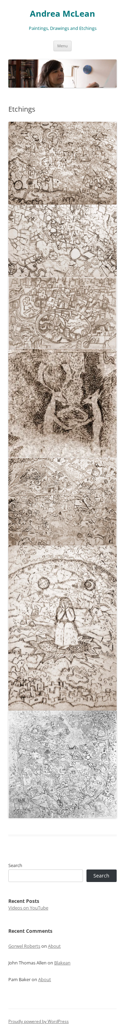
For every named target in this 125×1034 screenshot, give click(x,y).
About (54, 946)
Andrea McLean (62, 13)
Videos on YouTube (28, 908)
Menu (62, 45)
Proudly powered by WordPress (38, 1021)
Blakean (62, 963)
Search (15, 865)
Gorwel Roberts (24, 946)
